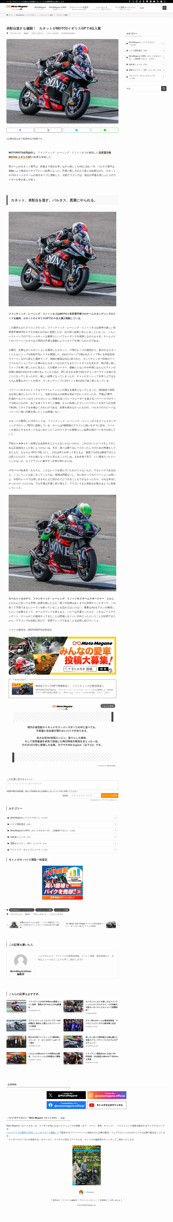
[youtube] (154, 1)
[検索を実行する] (164, 8)
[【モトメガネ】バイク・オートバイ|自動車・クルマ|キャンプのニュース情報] (17, 8)
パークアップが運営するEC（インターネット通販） (31, 1132)
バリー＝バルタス (53, 33)
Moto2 (26, 33)
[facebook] (129, 1)
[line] (147, 1)
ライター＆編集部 (70, 1200)
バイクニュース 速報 (44, 910)
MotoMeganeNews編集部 (20, 972)
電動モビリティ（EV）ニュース (28, 843)
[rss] (157, 1)
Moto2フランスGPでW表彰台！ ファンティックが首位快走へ (70, 685)
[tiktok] (140, 1)
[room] (143, 1)
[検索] (165, 1)
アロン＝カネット (38, 33)
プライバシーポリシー (88, 1200)
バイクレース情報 (61, 910)
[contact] (161, 1)
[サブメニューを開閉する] (115, 818)
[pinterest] (150, 1)
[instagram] (136, 1)
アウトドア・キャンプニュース (28, 849)
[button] (20, 130)
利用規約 (103, 1200)
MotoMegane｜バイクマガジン (29, 817)
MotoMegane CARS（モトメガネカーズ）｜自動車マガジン (42, 830)
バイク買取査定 (20, 824)
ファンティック (15, 33)
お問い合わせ (115, 1200)
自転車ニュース (20, 836)
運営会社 (56, 1200)
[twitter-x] (133, 1)
